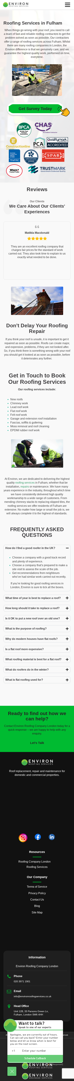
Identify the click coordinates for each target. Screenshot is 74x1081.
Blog (37, 905)
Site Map (37, 912)
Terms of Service (37, 886)
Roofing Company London (34, 861)
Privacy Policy (37, 893)
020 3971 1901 (22, 981)
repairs (24, 486)
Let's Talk (37, 743)
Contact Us (37, 899)
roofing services (25, 482)
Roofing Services (37, 866)
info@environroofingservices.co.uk (32, 996)
